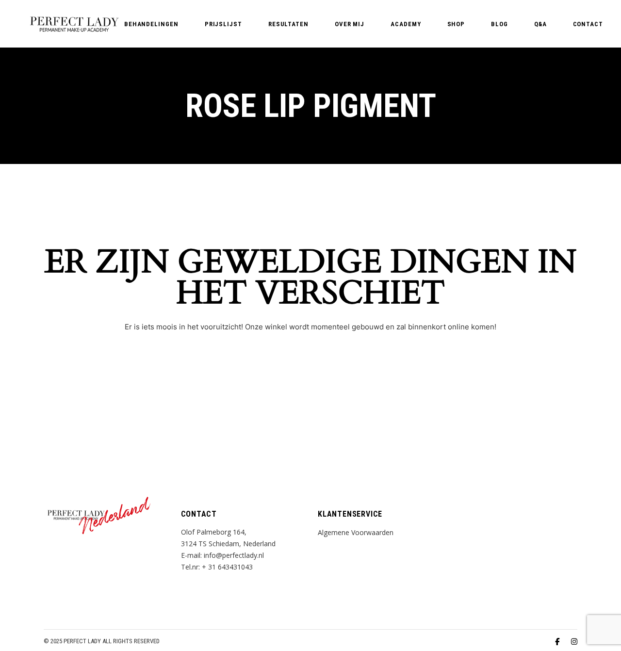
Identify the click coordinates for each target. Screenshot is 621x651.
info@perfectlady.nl (234, 555)
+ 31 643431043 (227, 566)
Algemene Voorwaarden (355, 532)
